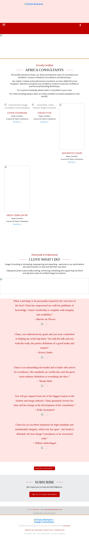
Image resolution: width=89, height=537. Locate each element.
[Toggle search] (76, 28)
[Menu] (3, 25)
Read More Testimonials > (44, 468)
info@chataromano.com (53, 509)
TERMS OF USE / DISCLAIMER (33, 530)
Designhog (66, 526)
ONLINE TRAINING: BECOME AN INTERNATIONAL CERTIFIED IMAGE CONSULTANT (44, 239)
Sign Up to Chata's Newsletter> (44, 494)
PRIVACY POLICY (48, 530)
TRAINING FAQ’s (59, 530)
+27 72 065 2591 (34, 509)
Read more (16, 122)
